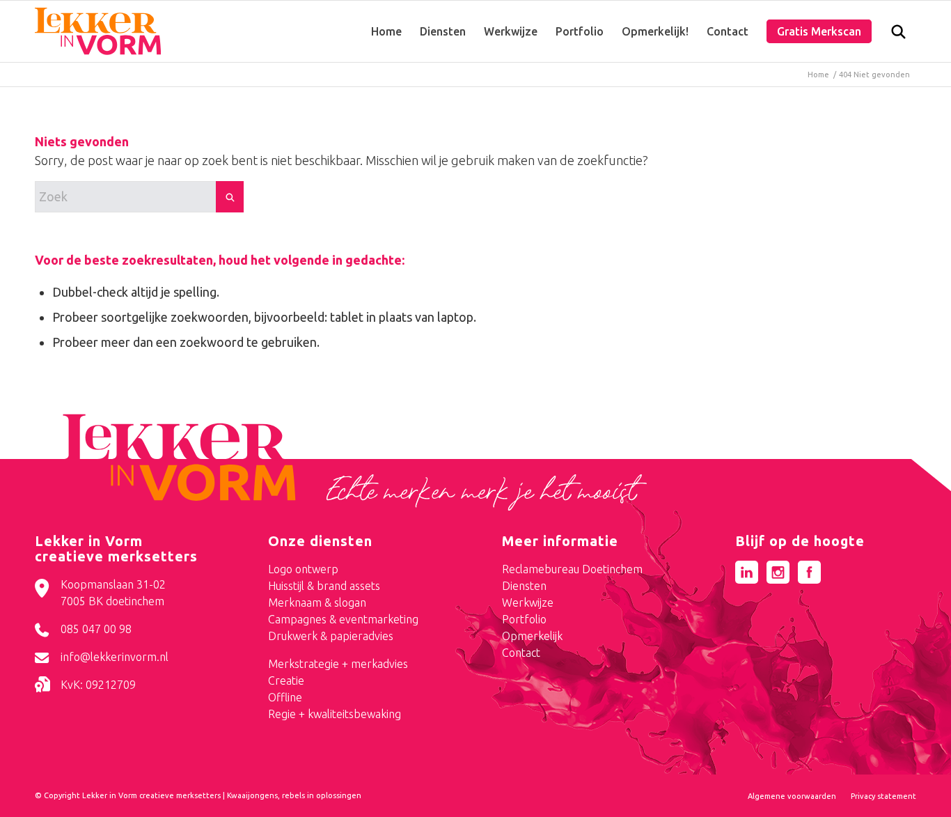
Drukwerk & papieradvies (330, 636)
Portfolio (524, 619)
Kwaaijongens (252, 795)
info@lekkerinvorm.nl (114, 657)
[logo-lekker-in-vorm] (98, 31)
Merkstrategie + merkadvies (338, 664)
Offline (285, 697)
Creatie (286, 680)
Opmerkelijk (532, 636)
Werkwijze (527, 602)
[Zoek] (898, 34)
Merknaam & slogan (317, 602)
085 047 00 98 (96, 629)
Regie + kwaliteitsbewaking (334, 714)
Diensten (524, 585)
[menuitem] (386, 31)
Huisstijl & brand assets (324, 585)
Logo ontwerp (303, 569)
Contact (521, 652)
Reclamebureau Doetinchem (572, 569)
